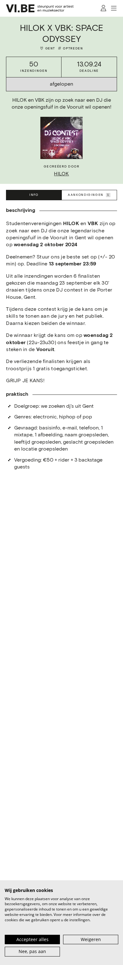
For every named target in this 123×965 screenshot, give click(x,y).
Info (33, 195)
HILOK (61, 174)
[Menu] (114, 8)
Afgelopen (61, 84)
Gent (50, 48)
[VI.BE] (39, 8)
